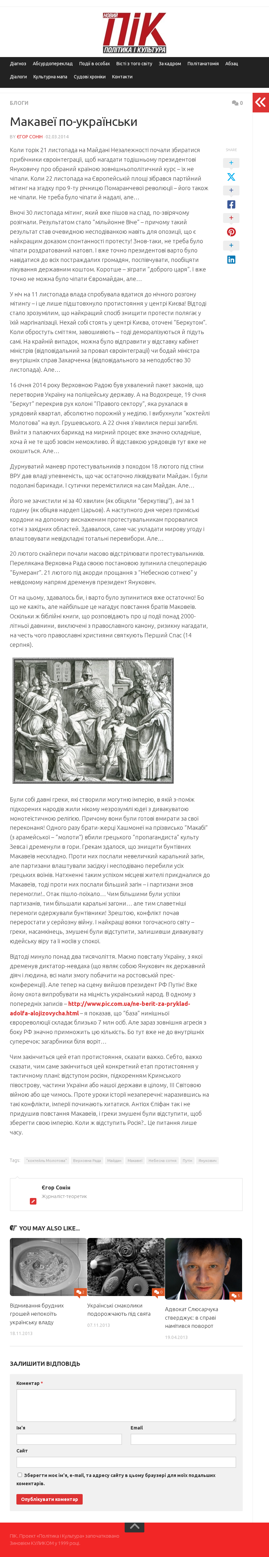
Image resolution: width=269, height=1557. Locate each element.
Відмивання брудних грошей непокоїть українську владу (37, 1313)
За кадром (170, 63)
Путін (187, 1160)
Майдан (114, 1160)
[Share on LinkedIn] (231, 253)
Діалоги (18, 76)
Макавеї (135, 1160)
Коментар (29, 1383)
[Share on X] (231, 170)
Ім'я (20, 1427)
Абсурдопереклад (53, 63)
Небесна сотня (162, 1160)
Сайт (22, 1450)
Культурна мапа (50, 76)
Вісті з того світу (134, 63)
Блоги (19, 103)
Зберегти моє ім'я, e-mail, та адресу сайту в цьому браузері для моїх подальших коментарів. (116, 1479)
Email (137, 1427)
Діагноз (18, 63)
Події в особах (94, 63)
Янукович (207, 1160)
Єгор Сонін (30, 136)
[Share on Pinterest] (231, 225)
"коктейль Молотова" (46, 1160)
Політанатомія (203, 63)
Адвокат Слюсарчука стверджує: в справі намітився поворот (191, 1317)
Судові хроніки (90, 76)
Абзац (231, 63)
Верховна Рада (87, 1160)
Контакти (122, 76)
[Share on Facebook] (231, 198)
